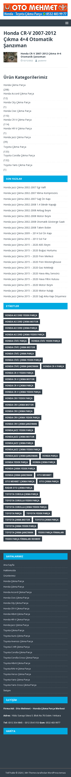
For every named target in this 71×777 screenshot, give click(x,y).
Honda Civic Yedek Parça (45, 340)
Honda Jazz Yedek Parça (19, 430)
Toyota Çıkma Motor (17, 519)
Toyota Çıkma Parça (14, 146)
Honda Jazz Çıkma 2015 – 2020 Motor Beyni (28, 285)
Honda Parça (50, 455)
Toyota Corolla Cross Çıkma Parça (21, 657)
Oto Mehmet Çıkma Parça (19, 481)
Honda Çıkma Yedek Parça (20, 468)
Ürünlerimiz (9, 575)
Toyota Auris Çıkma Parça (16, 635)
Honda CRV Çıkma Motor (19, 404)
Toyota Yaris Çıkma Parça (17, 165)
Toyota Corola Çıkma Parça (21, 494)
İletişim (7, 690)
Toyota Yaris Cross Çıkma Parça (19, 684)
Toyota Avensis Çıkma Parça (18, 641)
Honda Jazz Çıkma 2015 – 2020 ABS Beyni (26, 244)
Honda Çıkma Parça (14, 85)
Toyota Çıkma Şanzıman (19, 532)
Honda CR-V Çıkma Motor (19, 379)
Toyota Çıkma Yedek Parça (20, 526)
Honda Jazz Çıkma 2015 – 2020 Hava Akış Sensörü (31, 273)
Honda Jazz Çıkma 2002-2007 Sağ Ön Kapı (26, 198)
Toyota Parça (13, 513)
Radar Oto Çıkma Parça (18, 487)
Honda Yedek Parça (16, 462)
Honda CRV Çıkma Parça (18, 411)
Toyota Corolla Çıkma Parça (19, 155)
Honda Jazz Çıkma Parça (17, 137)
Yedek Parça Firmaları (51, 532)
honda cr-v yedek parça (19, 372)
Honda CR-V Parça (53, 366)
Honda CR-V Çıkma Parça (17, 119)
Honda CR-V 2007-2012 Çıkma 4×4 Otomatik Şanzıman (41, 55)
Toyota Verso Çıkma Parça (17, 674)
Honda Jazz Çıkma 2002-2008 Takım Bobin (27, 227)
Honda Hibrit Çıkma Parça (16, 614)
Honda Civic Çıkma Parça (17, 111)
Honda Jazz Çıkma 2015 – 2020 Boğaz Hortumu (30, 250)
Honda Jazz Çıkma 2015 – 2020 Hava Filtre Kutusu (31, 279)
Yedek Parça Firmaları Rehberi (22, 539)
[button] (66, 22)
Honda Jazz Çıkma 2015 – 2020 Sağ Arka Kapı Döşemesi (34, 296)
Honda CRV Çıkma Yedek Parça (22, 417)
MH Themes (31, 772)
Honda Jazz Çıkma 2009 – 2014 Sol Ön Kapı (27, 233)
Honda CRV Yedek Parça (18, 398)
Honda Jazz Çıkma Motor (19, 436)
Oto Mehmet (44, 475)
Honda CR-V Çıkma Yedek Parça (22, 391)
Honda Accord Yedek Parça (21, 315)
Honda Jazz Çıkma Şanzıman (21, 455)
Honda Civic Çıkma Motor (20, 347)
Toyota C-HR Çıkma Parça (16, 646)
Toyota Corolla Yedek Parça (22, 500)
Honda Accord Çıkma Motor (21, 321)
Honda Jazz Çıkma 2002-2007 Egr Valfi (24, 187)
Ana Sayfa (8, 564)
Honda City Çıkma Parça (16, 102)
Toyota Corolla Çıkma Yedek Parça (26, 507)
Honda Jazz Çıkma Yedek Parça (22, 449)
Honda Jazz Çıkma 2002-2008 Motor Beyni (27, 216)
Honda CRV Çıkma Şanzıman (21, 423)
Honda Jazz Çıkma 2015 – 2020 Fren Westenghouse (32, 262)
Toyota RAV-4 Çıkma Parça (17, 668)
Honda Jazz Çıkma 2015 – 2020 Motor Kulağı (28, 290)
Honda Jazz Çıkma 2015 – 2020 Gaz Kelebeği (28, 267)
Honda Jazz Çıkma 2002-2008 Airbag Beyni (27, 210)
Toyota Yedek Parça (38, 513)
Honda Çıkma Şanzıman (18, 475)
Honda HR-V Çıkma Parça (17, 128)
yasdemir (42, 60)
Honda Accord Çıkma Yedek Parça (24, 334)
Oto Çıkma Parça (49, 481)
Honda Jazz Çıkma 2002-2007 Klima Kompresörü (30, 193)
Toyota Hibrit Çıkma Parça (16, 663)
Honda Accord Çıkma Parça (18, 93)
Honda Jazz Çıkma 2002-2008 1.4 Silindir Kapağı (29, 204)
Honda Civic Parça (16, 340)
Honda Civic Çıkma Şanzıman (21, 366)
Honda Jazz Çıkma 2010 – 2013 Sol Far (25, 239)
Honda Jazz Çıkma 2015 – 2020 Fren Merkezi (28, 256)
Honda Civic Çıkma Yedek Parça (23, 360)
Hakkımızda (9, 570)
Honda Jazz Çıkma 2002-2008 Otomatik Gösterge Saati (34, 221)
